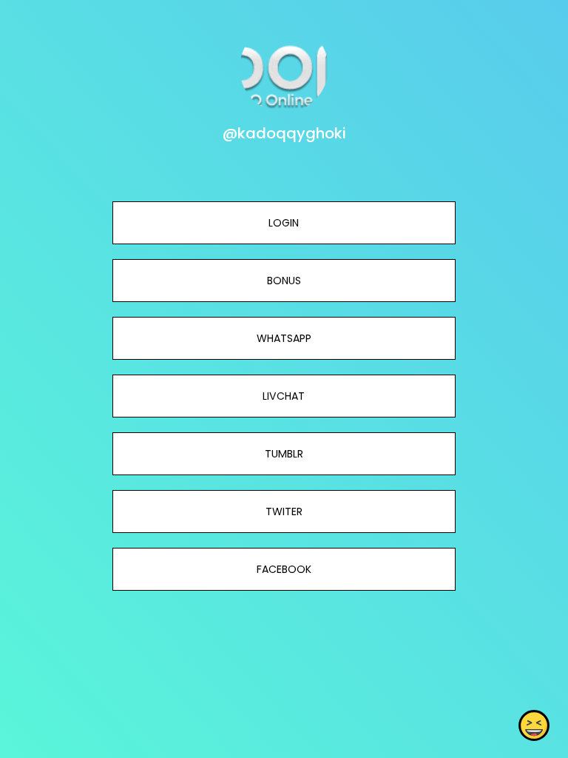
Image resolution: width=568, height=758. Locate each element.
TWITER (284, 511)
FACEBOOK (284, 569)
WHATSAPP (284, 338)
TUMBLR (284, 453)
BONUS (284, 280)
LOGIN (283, 222)
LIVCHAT (284, 396)
